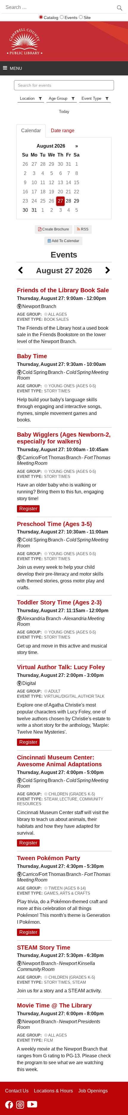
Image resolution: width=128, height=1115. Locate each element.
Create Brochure (55, 229)
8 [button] (76, 173)
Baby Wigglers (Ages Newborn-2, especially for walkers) (64, 438)
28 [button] (43, 164)
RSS (84, 229)
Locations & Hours (53, 1090)
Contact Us (17, 1090)
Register (28, 508)
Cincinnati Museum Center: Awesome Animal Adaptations (59, 760)
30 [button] (60, 164)
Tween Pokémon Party (48, 858)
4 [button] (42, 173)
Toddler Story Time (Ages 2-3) (59, 602)
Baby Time (32, 356)
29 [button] (51, 164)
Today (64, 111)
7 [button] (68, 173)
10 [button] (34, 182)
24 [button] (34, 200)
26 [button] (25, 164)
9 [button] (25, 182)
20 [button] (60, 191)
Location (27, 98)
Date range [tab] (62, 130)
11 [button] (42, 182)
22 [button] (76, 191)
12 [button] (51, 182)
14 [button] (68, 182)
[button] (20, 270)
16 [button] (25, 191)
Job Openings (93, 1090)
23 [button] (25, 200)
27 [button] (34, 164)
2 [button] (25, 173)
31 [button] (68, 164)
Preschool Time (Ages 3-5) (54, 524)
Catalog (51, 17)
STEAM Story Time (43, 947)
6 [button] (60, 173)
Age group (58, 98)
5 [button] (51, 173)
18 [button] (43, 191)
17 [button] (34, 191)
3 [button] (34, 173)
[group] (64, 178)
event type (91, 98)
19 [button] (51, 191)
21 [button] (68, 191)
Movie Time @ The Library (54, 1005)
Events (71, 17)
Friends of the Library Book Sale (63, 290)
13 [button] (60, 182)
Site (87, 17)
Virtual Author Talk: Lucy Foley (61, 667)
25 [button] (43, 200)
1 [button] (76, 164)
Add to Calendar (65, 241)
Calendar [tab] (31, 130)
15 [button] (76, 182)
